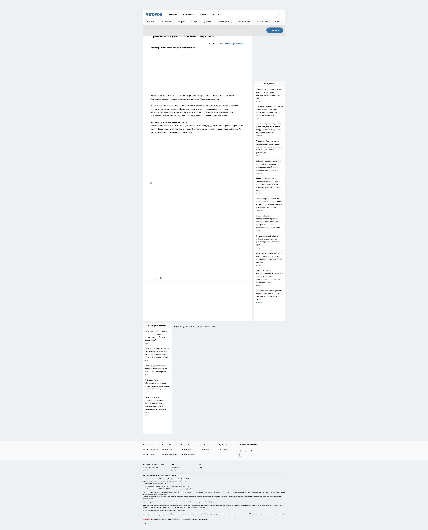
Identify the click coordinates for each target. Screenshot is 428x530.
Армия (203, 14)
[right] (282, 22)
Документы (150, 22)
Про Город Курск (167, 449)
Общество (172, 14)
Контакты (202, 464)
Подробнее (201, 507)
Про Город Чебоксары (169, 445)
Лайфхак (181, 22)
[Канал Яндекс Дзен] (257, 451)
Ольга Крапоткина (234, 43)
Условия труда (175, 467)
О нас (172, 464)
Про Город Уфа (204, 449)
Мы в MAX (279, 22)
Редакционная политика (150, 467)
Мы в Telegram (263, 22)
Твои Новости (223, 449)
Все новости (166, 22)
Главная (173, 470)
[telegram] (161, 277)
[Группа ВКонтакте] (240, 451)
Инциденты (188, 14)
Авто (200, 467)
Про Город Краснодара (188, 454)
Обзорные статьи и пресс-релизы (153, 464)
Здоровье (207, 22)
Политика (217, 14)
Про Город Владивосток (169, 454)
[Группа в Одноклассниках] (246, 451)
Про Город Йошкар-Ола (150, 449)
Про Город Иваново (225, 445)
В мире (194, 22)
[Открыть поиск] (279, 14)
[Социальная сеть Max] (240, 455)
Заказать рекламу (224, 22)
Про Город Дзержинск (149, 445)
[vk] (154, 277)
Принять (275, 30)
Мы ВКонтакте (244, 22)
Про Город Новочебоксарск (189, 445)
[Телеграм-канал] (251, 451)
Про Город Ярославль (149, 454)
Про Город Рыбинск (187, 449)
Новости (145, 470)
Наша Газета (204, 445)
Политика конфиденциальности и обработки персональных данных (164, 510)
